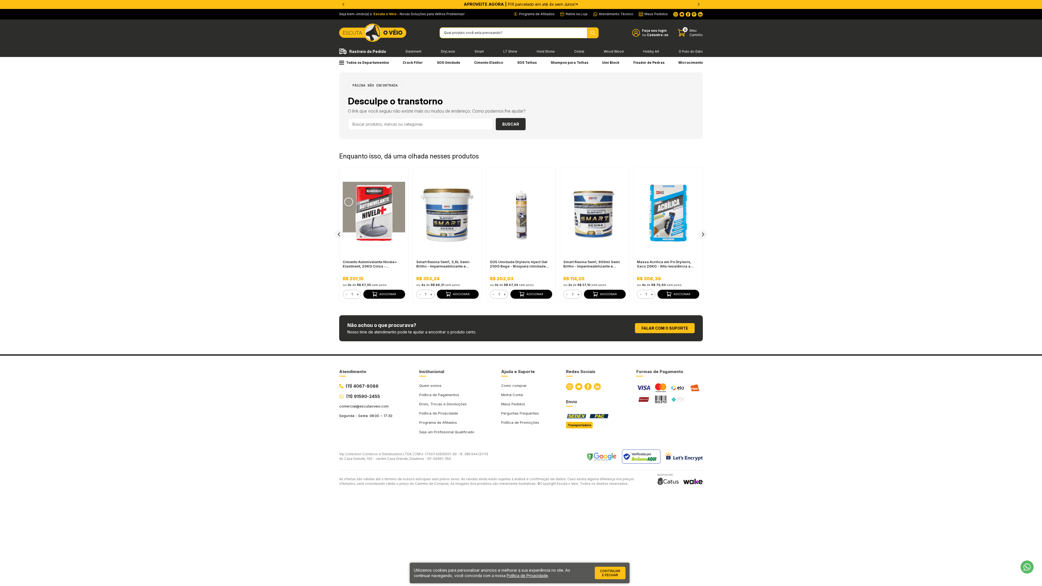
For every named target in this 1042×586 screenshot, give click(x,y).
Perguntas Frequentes (520, 413)
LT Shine (510, 51)
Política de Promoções (520, 422)
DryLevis (448, 51)
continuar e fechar (610, 573)
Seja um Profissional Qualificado (446, 432)
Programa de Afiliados (438, 422)
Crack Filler (413, 62)
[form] (352, 294)
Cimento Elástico (488, 62)
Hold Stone (546, 51)
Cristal (579, 51)
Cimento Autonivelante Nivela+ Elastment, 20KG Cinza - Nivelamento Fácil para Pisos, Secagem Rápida (370, 264)
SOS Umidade (448, 62)
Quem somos (430, 385)
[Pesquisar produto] (593, 32)
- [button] (346, 294)
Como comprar (514, 385)
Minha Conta (512, 395)
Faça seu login (654, 30)
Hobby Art (651, 51)
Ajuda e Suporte (518, 371)
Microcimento (690, 62)
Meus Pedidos (513, 404)
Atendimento (352, 371)
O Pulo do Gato (691, 51)
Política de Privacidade (438, 413)
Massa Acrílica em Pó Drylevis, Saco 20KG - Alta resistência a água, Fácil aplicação (664, 264)
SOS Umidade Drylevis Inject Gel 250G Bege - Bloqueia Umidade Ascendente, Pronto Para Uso (518, 264)
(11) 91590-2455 (363, 396)
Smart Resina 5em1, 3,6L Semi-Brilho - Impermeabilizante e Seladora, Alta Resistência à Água (446, 264)
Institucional (431, 371)
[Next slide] (698, 4)
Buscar (510, 124)
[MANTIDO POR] (668, 481)
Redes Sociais (580, 371)
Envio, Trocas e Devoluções (443, 404)
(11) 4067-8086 (362, 386)
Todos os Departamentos (367, 62)
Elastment (413, 51)
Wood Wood (614, 51)
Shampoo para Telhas (569, 62)
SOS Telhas (527, 62)
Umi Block (610, 62)
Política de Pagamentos (439, 395)
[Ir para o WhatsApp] (1027, 567)
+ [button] (358, 294)
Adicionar (387, 294)
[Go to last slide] (343, 4)
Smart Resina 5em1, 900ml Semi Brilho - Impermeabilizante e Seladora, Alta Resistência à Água (593, 264)
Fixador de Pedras (649, 62)
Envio (571, 401)
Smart (479, 51)
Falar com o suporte (664, 328)
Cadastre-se (657, 35)
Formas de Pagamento (659, 371)
